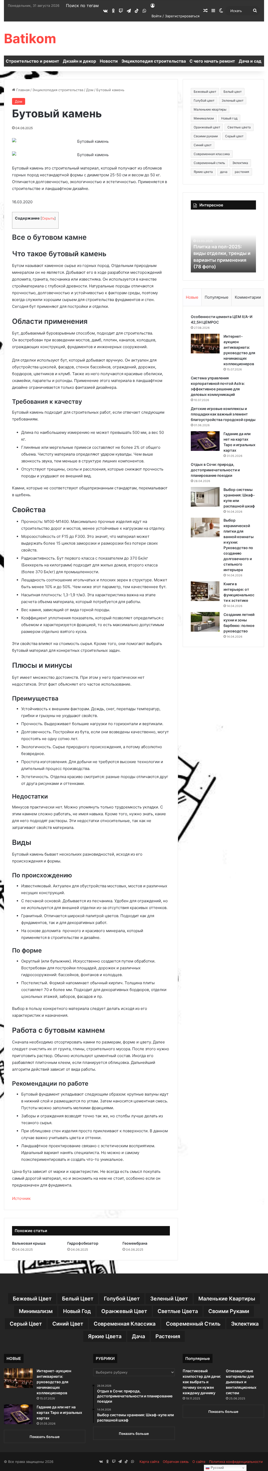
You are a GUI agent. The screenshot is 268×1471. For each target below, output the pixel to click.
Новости (109, 61)
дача (223, 172)
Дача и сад (250, 61)
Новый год (229, 118)
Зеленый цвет (232, 100)
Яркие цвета (203, 172)
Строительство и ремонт (32, 61)
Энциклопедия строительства (153, 61)
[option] (225, 243)
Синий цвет (202, 145)
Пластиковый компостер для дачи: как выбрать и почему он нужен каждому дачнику (202, 1382)
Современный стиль (209, 163)
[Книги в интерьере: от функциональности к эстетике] (205, 591)
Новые (192, 297)
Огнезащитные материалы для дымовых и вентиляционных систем (241, 1382)
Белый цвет (233, 92)
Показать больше (45, 1437)
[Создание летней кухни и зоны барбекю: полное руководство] (205, 622)
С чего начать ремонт (212, 61)
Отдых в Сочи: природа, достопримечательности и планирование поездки (215, 470)
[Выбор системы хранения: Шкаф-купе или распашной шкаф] (205, 497)
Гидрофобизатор (82, 1243)
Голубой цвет (204, 100)
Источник (21, 1198)
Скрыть (48, 218)
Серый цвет (234, 136)
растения (242, 172)
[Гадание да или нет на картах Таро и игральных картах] (205, 441)
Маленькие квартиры (210, 109)
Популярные (216, 297)
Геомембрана (134, 1243)
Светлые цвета (239, 127)
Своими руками (206, 136)
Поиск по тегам (82, 5)
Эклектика (240, 163)
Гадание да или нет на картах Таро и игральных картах (59, 1412)
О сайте (198, 1461)
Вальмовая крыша (29, 1243)
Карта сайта (149, 1461)
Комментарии (248, 297)
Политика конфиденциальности (236, 1461)
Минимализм (204, 118)
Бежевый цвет (205, 92)
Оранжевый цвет (207, 127)
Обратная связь (176, 1461)
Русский (217, 1468)
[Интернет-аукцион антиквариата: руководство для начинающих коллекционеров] (205, 343)
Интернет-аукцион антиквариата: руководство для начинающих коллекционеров (54, 1382)
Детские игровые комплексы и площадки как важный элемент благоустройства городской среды (223, 414)
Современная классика (212, 154)
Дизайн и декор (79, 61)
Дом (89, 90)
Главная (22, 90)
